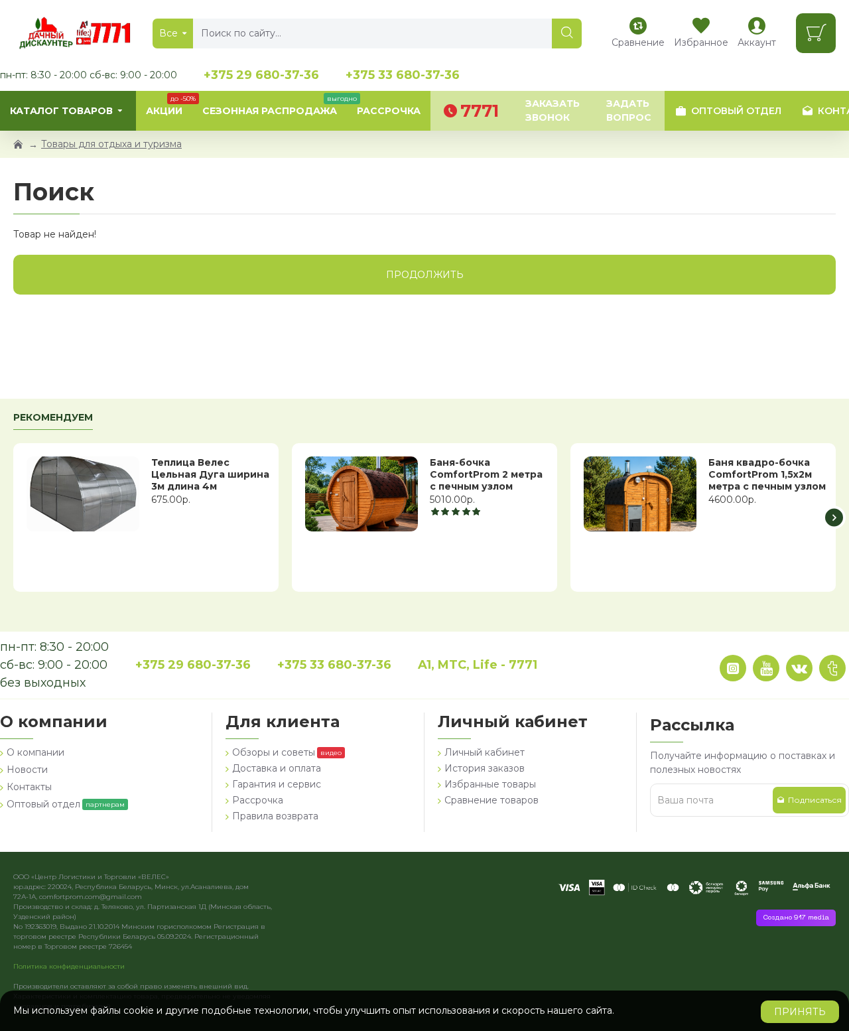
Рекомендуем (53, 417)
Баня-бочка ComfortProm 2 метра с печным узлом (486, 474)
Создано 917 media (796, 918)
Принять (800, 1012)
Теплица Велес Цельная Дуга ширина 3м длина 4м (210, 474)
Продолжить (425, 275)
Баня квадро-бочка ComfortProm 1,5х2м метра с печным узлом (767, 474)
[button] (15, 517)
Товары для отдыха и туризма (111, 144)
